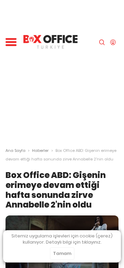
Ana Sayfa (15, 150)
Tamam (62, 253)
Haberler (40, 150)
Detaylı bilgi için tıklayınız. (74, 242)
